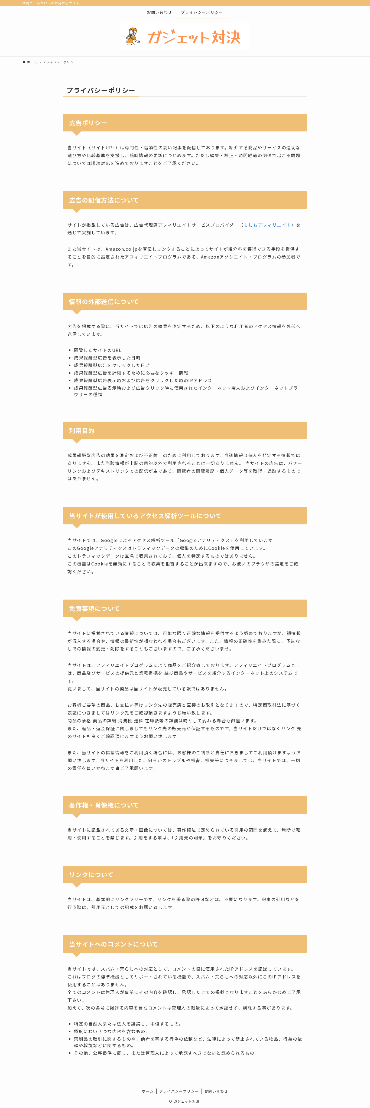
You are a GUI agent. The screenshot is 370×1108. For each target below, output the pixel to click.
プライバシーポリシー (179, 1091)
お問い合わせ (216, 1091)
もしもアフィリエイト (267, 224)
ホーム (148, 1091)
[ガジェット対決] (185, 36)
